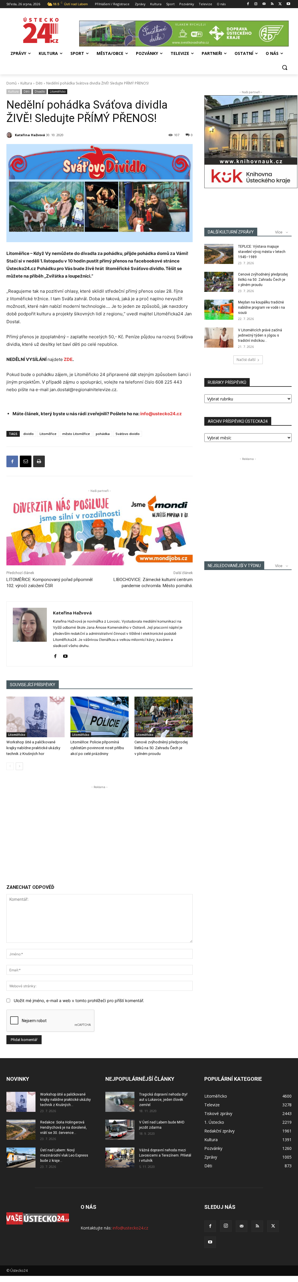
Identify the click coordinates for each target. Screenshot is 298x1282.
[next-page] (19, 766)
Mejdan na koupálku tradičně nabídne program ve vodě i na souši (261, 307)
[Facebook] (247, 4)
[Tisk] (39, 461)
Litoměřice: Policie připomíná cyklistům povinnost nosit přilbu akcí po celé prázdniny (97, 748)
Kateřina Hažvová (30, 135)
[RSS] (272, 4)
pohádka (103, 433)
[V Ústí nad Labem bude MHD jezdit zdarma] (119, 1130)
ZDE (68, 359)
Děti (39, 83)
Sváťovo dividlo (128, 433)
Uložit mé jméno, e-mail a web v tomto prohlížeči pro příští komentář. (79, 1000)
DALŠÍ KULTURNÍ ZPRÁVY (231, 232)
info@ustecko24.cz (161, 413)
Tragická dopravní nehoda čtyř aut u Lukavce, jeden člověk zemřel (163, 1099)
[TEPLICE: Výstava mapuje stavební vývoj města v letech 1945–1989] (218, 254)
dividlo (28, 433)
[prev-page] (10, 766)
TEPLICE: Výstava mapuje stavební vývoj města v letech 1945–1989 (261, 251)
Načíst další (246, 359)
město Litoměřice (76, 433)
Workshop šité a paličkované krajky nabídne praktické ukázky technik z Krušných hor (33, 748)
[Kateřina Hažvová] (10, 135)
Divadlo (40, 91)
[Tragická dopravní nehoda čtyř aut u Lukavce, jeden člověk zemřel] (119, 1102)
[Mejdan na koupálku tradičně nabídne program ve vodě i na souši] (218, 310)
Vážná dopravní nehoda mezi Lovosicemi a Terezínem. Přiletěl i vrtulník (165, 1155)
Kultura (26, 83)
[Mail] (264, 4)
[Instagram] (256, 4)
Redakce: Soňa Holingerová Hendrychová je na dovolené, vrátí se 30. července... (63, 1127)
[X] (280, 4)
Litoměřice (48, 433)
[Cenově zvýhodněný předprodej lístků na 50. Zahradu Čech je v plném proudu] (163, 717)
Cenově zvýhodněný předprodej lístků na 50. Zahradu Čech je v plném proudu (161, 748)
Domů (11, 83)
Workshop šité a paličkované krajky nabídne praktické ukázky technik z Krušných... (65, 1099)
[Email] (25, 461)
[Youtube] (288, 4)
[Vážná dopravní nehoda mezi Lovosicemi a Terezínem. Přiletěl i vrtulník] (119, 1158)
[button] (285, 67)
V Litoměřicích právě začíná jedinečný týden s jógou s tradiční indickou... (260, 335)
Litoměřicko (57, 91)
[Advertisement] (99, 830)
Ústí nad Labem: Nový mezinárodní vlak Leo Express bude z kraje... (64, 1155)
